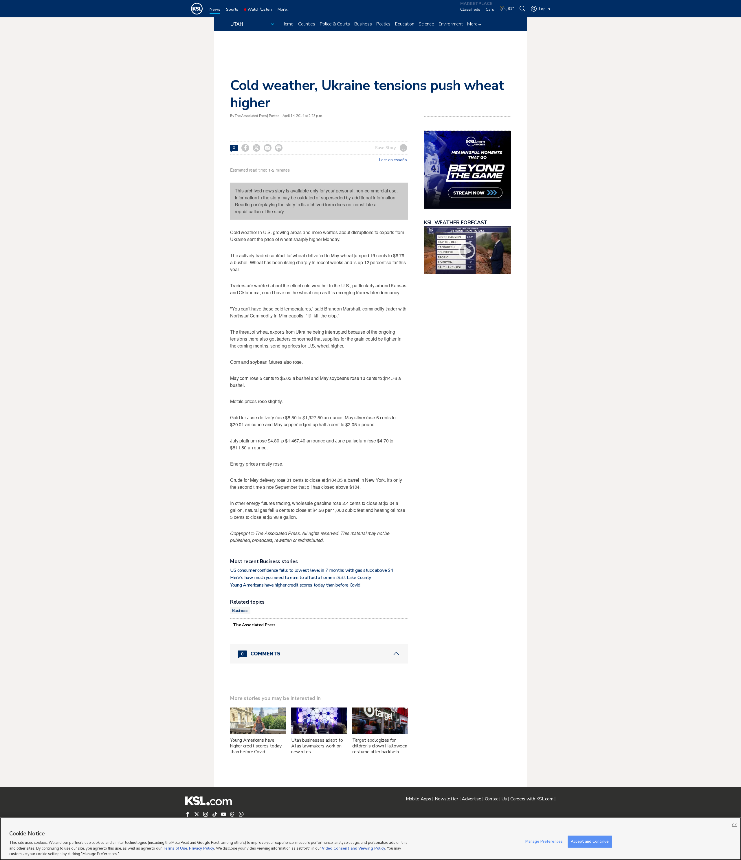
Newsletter (446, 799)
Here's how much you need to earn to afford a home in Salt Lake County (300, 577)
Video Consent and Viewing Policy (353, 848)
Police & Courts (335, 24)
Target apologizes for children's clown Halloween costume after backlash (379, 746)
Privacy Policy (201, 848)
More (472, 24)
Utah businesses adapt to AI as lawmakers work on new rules (317, 746)
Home (288, 24)
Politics (383, 24)
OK (734, 825)
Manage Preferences (544, 841)
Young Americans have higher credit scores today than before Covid (295, 585)
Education (404, 24)
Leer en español (393, 160)
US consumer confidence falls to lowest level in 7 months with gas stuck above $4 (311, 570)
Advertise (471, 799)
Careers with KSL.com (531, 799)
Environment (451, 24)
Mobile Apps (418, 799)
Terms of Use (175, 848)
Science (426, 24)
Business (363, 24)
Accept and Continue (590, 841)
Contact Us (496, 799)
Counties (306, 24)
